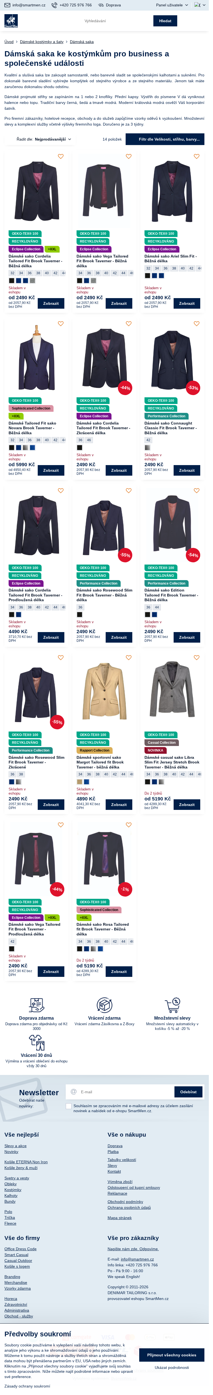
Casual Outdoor (18, 1260)
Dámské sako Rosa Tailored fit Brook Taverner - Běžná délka (103, 929)
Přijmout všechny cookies (171, 1355)
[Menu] (202, 20)
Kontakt (114, 1171)
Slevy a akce (15, 1146)
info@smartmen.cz (137, 1259)
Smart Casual (16, 1254)
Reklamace (117, 1193)
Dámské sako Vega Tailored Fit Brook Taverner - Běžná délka (102, 261)
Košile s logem (17, 1266)
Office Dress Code (20, 1249)
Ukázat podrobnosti (172, 1367)
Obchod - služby (18, 1316)
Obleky (10, 1184)
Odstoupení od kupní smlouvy (134, 1187)
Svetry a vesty (16, 1178)
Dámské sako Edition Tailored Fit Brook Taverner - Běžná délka (171, 595)
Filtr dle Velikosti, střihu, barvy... (169, 139)
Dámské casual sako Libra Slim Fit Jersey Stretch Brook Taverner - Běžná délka (171, 762)
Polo (8, 1211)
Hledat (165, 21)
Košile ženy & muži (20, 1168)
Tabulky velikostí (122, 1159)
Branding (12, 1276)
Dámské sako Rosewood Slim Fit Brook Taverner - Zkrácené (36, 762)
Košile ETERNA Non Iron (26, 1162)
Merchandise (15, 1282)
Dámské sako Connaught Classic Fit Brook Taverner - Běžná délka (170, 428)
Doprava (115, 1146)
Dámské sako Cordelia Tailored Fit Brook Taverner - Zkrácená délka (103, 428)
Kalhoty (10, 1195)
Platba (113, 1151)
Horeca (10, 1298)
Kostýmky (12, 1189)
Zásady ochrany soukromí (27, 1386)
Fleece (10, 1223)
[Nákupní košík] (188, 20)
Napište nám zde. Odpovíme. (133, 1249)
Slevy (112, 1165)
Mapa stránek (120, 1218)
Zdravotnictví (15, 1304)
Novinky (11, 1151)
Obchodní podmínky (125, 1201)
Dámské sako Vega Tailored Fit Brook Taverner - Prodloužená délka (34, 929)
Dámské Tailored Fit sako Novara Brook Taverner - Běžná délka (32, 428)
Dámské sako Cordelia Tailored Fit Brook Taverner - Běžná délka (35, 261)
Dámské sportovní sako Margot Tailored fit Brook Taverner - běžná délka (100, 762)
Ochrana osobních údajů (129, 1207)
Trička (9, 1217)
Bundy (10, 1201)
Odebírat (188, 1092)
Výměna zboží (120, 1181)
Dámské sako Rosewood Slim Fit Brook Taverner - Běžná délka (104, 595)
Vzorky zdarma (17, 1288)
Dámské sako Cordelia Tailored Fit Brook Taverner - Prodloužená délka (35, 595)
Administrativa (16, 1310)
